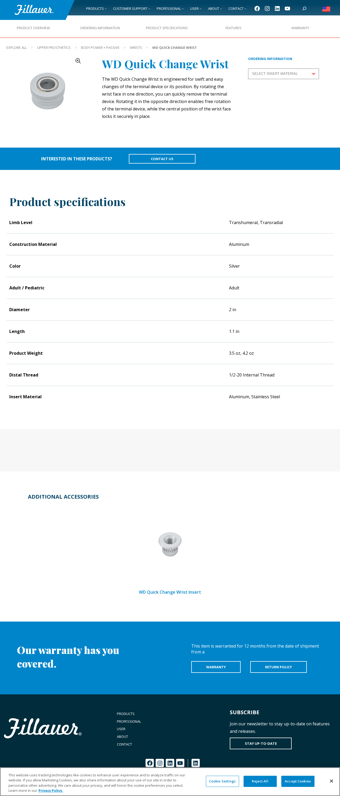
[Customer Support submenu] (149, 8)
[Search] (304, 8)
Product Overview (33, 27)
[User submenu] (200, 8)
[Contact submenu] (245, 8)
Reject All (260, 781)
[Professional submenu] (183, 8)
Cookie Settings (222, 781)
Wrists (136, 47)
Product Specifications (167, 27)
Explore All (16, 47)
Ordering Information (100, 27)
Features (233, 27)
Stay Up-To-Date (261, 743)
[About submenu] (221, 8)
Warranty (300, 27)
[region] (170, 781)
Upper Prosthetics (54, 47)
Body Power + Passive (100, 47)
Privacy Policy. (51, 790)
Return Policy (278, 667)
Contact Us (162, 158)
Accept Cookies (298, 781)
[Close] (331, 781)
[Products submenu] (106, 8)
